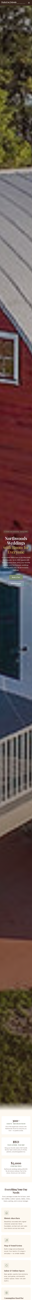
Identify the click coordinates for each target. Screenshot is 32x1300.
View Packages (16, 583)
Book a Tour (16, 577)
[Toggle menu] (29, 2)
